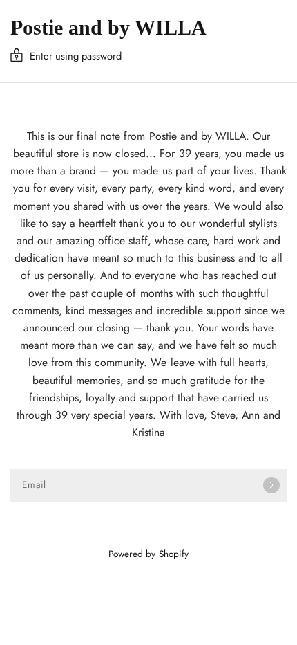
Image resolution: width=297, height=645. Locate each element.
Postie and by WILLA (108, 27)
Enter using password (76, 56)
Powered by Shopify (148, 554)
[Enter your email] (271, 485)
